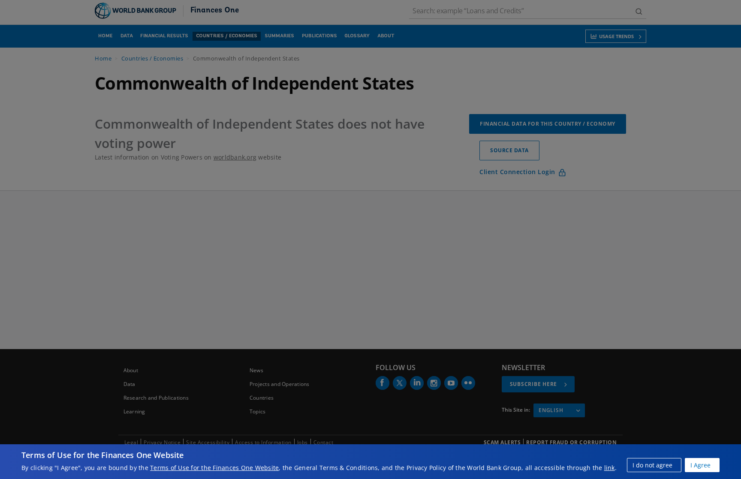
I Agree (700, 465)
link (609, 468)
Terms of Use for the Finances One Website (214, 468)
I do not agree (652, 465)
